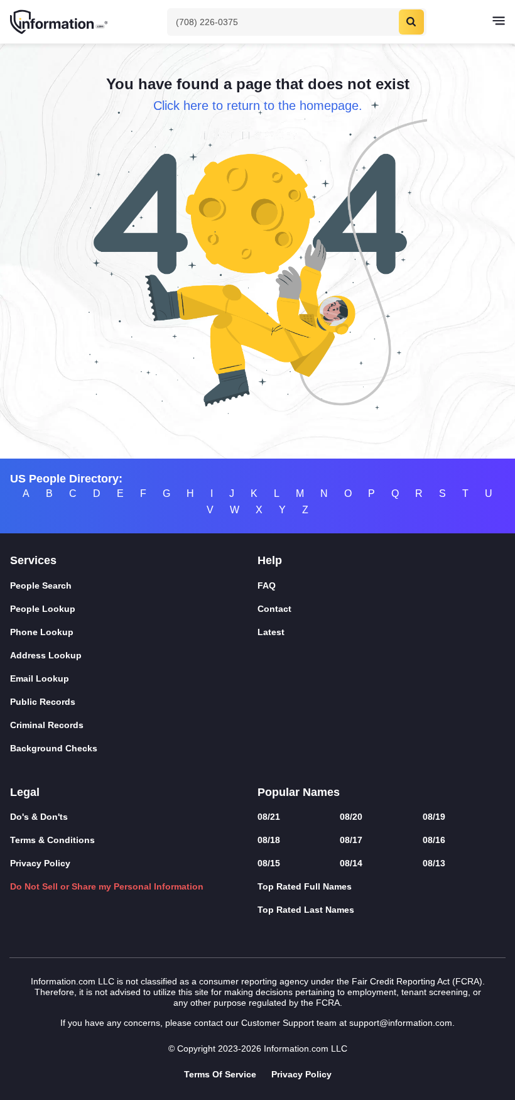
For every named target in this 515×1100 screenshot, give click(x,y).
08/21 (269, 817)
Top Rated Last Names (306, 910)
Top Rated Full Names (305, 886)
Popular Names (299, 792)
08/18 (269, 840)
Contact (274, 609)
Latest (271, 632)
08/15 (269, 863)
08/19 (434, 817)
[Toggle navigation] (498, 22)
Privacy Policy (40, 863)
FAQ (267, 585)
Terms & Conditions (52, 840)
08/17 (351, 840)
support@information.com (400, 1023)
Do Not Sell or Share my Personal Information (106, 886)
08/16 (434, 840)
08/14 (351, 863)
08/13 (434, 863)
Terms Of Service (220, 1074)
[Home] (59, 22)
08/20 (351, 817)
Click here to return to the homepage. (257, 105)
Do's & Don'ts (39, 817)
